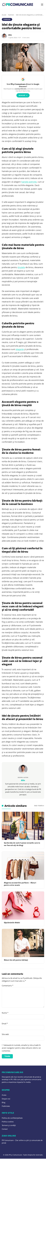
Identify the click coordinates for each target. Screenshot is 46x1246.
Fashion (11, 15)
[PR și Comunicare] (18, 5)
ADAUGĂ (23, 95)
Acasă (4, 15)
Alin (10, 35)
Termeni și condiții (9, 1125)
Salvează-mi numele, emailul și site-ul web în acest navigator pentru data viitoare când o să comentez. (21, 1048)
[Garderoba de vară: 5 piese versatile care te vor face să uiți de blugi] (23, 826)
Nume (5, 1013)
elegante (20, 349)
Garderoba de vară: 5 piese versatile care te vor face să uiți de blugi (22, 844)
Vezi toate (38, 806)
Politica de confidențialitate (12, 1118)
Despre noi (6, 1099)
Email (5, 1023)
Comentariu (7, 985)
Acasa (4, 1095)
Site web (5, 1034)
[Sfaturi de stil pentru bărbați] (23, 943)
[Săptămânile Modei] (23, 905)
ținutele (21, 267)
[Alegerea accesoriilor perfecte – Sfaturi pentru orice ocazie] (23, 866)
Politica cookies (8, 1121)
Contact (5, 1129)
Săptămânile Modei (12, 922)
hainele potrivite (29, 181)
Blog (3, 1102)
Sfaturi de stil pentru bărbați (16, 960)
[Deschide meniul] (42, 4)
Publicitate (6, 1106)
